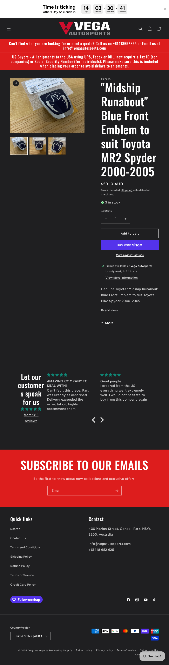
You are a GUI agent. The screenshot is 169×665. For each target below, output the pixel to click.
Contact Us (18, 538)
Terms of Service (22, 575)
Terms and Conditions (25, 547)
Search (15, 529)
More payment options (130, 254)
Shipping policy (149, 650)
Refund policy (84, 650)
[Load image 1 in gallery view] (18, 146)
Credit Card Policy (23, 584)
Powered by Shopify (60, 650)
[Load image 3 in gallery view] (57, 146)
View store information (122, 277)
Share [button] (109, 323)
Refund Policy (20, 566)
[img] (31, 409)
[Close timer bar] (165, 9)
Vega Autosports (38, 650)
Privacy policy (104, 650)
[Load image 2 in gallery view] (38, 146)
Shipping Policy (21, 556)
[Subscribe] (116, 490)
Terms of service (126, 650)
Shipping (127, 190)
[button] (8, 28)
